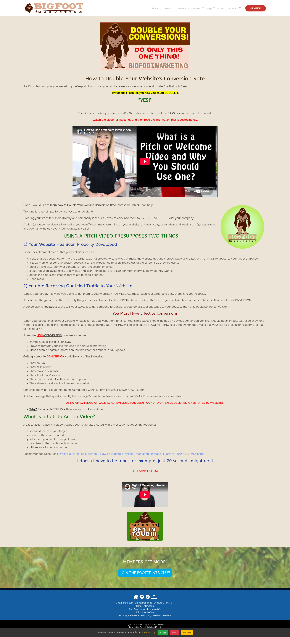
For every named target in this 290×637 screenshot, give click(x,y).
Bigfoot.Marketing (147, 627)
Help (209, 8)
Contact (233, 8)
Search (167, 8)
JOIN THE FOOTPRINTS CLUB (145, 572)
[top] (142, 597)
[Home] (53, 8)
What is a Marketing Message (78, 453)
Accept (162, 632)
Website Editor (158, 624)
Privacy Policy (148, 632)
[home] (136, 597)
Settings (187, 632)
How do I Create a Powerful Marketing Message (130, 453)
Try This (148, 624)
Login (128, 624)
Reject (174, 632)
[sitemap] (154, 597)
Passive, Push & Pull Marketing (184, 453)
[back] (147, 597)
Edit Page (138, 624)
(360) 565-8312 (147, 612)
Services (196, 8)
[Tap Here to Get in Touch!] (145, 525)
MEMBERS (255, 8)
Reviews (181, 8)
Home (155, 8)
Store (220, 8)
